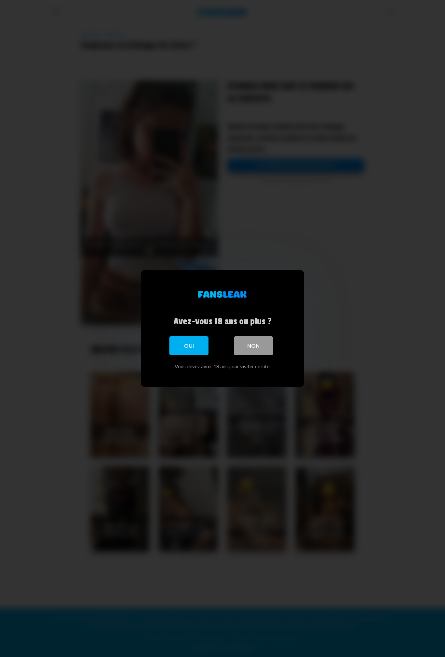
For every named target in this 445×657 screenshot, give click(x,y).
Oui (189, 346)
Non (253, 346)
